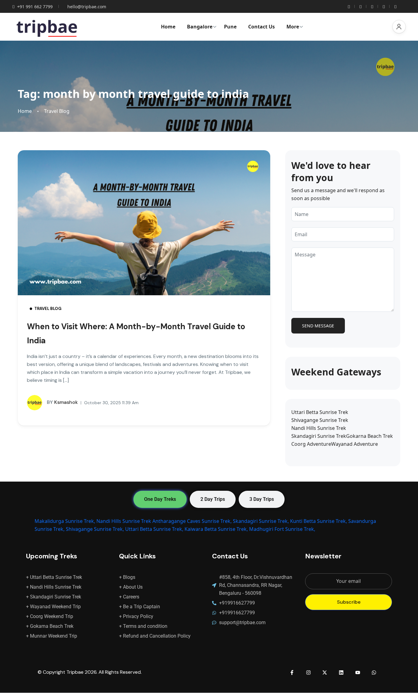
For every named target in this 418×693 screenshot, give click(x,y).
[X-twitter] (325, 672)
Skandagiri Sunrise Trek (318, 436)
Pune (230, 26)
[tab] (160, 499)
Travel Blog (56, 111)
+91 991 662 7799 (35, 6)
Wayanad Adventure (354, 444)
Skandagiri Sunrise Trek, (261, 521)
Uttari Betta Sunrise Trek (319, 412)
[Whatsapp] (374, 672)
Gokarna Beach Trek (369, 436)
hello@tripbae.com (86, 6)
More (292, 26)
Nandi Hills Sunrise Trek (318, 428)
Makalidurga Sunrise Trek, (65, 521)
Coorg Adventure (311, 444)
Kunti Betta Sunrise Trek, (318, 521)
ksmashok (62, 402)
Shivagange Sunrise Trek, (95, 529)
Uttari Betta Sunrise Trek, (154, 529)
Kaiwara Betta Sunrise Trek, (216, 529)
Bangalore (199, 26)
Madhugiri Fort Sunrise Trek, (282, 529)
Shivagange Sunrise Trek (319, 420)
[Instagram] (308, 672)
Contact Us (261, 26)
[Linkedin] (341, 672)
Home (168, 26)
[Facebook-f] (292, 672)
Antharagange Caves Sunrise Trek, (192, 521)
